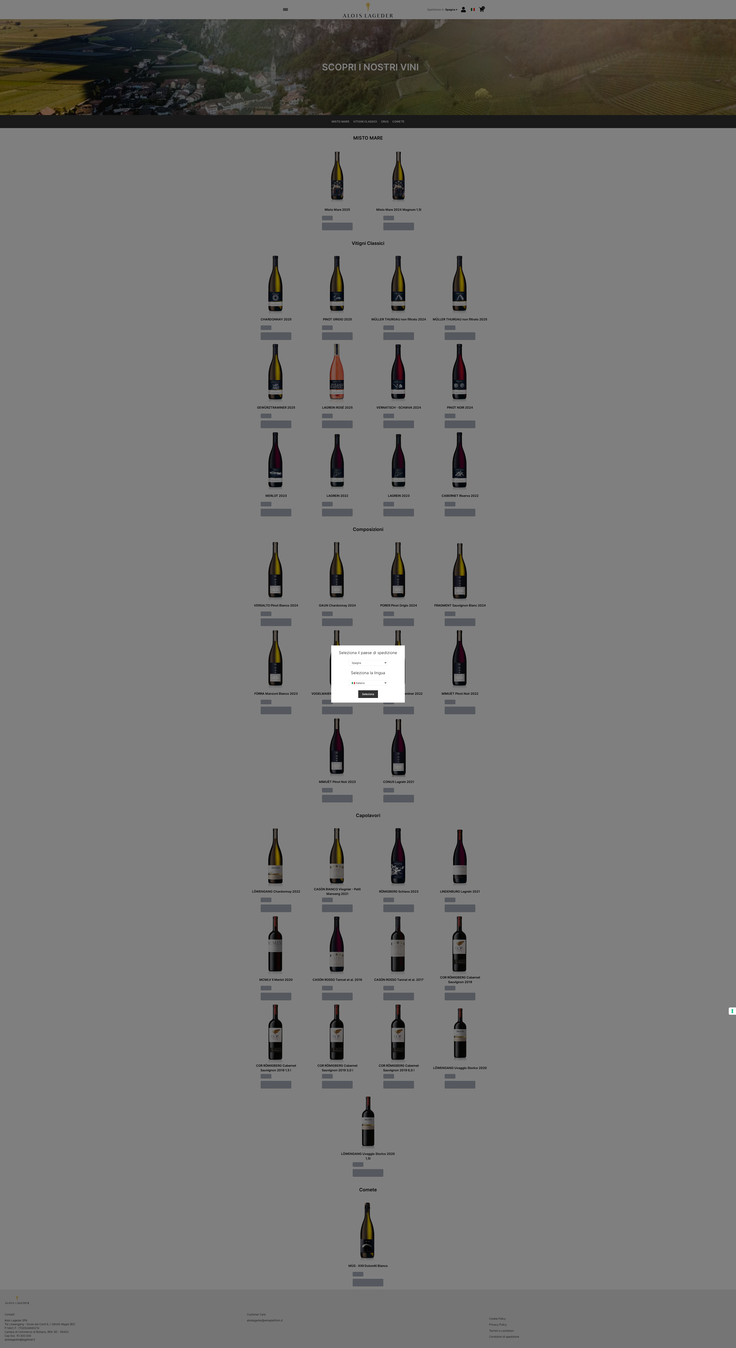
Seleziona (368, 694)
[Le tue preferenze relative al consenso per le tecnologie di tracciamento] (732, 1011)
